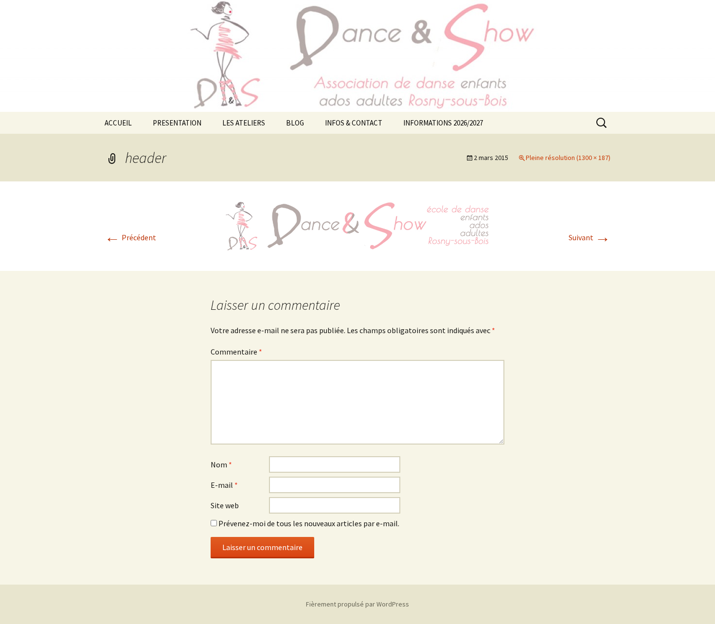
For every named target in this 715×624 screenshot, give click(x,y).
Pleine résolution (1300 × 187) (568, 157)
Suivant (589, 237)
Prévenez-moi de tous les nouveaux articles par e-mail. (308, 523)
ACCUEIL (118, 122)
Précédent (130, 237)
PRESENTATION (177, 122)
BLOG (295, 122)
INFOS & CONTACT (353, 122)
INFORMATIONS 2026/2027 (443, 122)
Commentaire (236, 352)
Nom (221, 464)
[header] (357, 225)
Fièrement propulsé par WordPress (357, 604)
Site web (225, 505)
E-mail (224, 485)
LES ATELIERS (243, 122)
